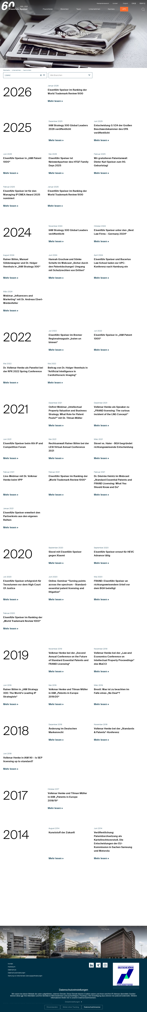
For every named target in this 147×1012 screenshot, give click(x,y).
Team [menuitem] (78, 9)
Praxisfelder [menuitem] (48, 9)
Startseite (6, 70)
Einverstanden (52, 1007)
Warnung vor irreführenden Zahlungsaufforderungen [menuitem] (25, 976)
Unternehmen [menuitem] (94, 9)
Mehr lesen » (55, 101)
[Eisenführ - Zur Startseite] (15, 6)
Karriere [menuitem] (111, 9)
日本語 (134, 3)
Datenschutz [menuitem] (12, 970)
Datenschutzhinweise (92, 1007)
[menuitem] (91, 965)
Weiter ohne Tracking (71, 1007)
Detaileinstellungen (72, 1002)
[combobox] (25, 75)
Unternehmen (16, 70)
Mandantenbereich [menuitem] (103, 3)
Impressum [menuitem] (11, 967)
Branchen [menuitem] (65, 9)
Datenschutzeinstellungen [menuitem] (16, 973)
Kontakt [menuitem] (115, 3)
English (125, 3)
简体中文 (142, 3)
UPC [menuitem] (124, 9)
